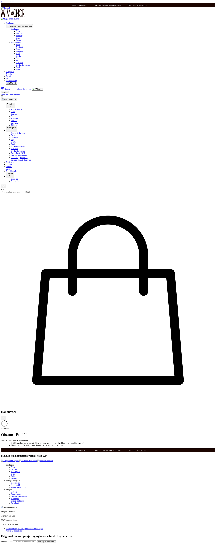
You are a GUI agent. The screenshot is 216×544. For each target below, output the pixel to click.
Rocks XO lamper (23, 65)
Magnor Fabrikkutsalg (19, 496)
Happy (18, 49)
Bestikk (19, 38)
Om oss (14, 492)
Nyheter (9, 74)
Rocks (18, 56)
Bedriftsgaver (16, 494)
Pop (12, 140)
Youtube (49, 461)
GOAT (13, 142)
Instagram (15, 461)
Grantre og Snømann (19, 158)
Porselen (14, 118)
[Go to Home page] (7, 8)
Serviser (19, 36)
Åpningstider (16, 485)
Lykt (13, 476)
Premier (9, 76)
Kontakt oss (15, 483)
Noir (18, 58)
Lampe (13, 478)
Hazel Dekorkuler (18, 146)
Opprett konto (14, 94)
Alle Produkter (17, 109)
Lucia (13, 144)
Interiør (19, 33)
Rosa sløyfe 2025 (18, 153)
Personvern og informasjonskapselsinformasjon (24, 529)
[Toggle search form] (11, 83)
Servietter (14, 123)
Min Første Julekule (19, 155)
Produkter (10, 23)
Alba (18, 54)
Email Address (7, 542)
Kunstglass (15, 472)
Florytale (19, 51)
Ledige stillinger (17, 501)
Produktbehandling (18, 487)
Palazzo (19, 60)
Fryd (18, 67)
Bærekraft (15, 503)
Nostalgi (19, 47)
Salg (8, 78)
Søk (27, 192)
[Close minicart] (3, 418)
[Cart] (2, 96)
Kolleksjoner (16, 42)
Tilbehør (14, 125)
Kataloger (15, 499)
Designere (10, 72)
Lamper (19, 40)
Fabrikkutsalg (11, 81)
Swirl (18, 45)
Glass (18, 31)
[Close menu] (3, 186)
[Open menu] (9, 99)
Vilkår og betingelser (14, 531)
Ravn (18, 69)
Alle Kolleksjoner (18, 133)
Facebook (33, 461)
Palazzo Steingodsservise (21, 160)
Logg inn (5, 92)
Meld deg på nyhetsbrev (46, 542)
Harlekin (19, 63)
